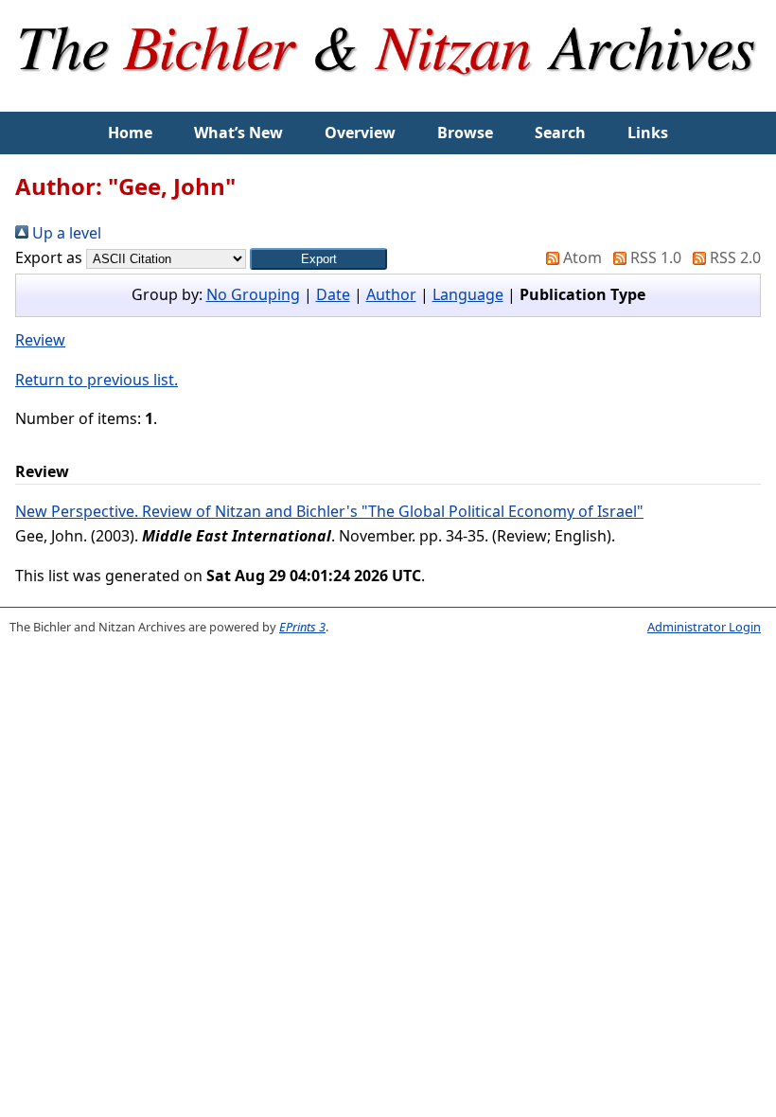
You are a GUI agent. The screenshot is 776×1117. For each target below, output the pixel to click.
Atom (580, 257)
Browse (465, 132)
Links (647, 132)
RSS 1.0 (653, 257)
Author (391, 294)
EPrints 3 (302, 626)
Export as (48, 257)
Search (560, 132)
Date (333, 294)
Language (467, 294)
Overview (360, 132)
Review (40, 339)
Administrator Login (704, 626)
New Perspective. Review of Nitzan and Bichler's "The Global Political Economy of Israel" (329, 511)
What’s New (238, 132)
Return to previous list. (96, 379)
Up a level (64, 232)
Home (130, 132)
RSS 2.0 (733, 257)
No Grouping (253, 294)
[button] (318, 259)
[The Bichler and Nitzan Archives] (388, 98)
